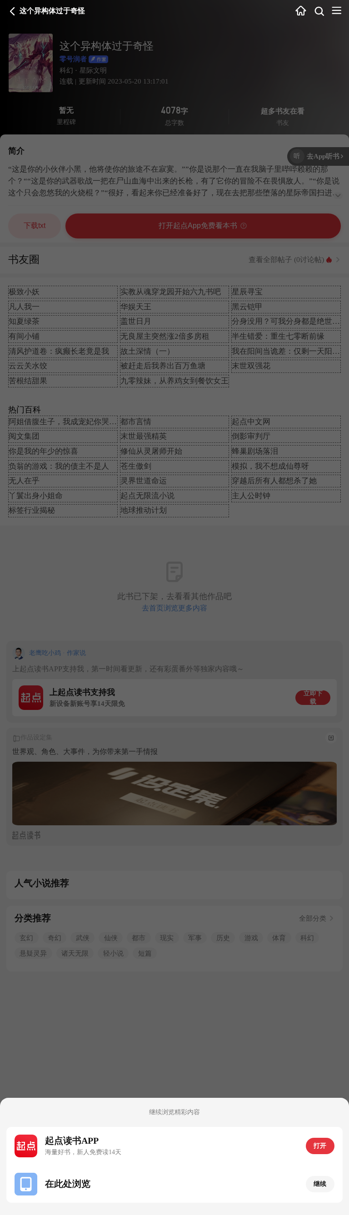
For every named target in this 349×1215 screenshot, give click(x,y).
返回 (12, 11)
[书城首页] (300, 11)
